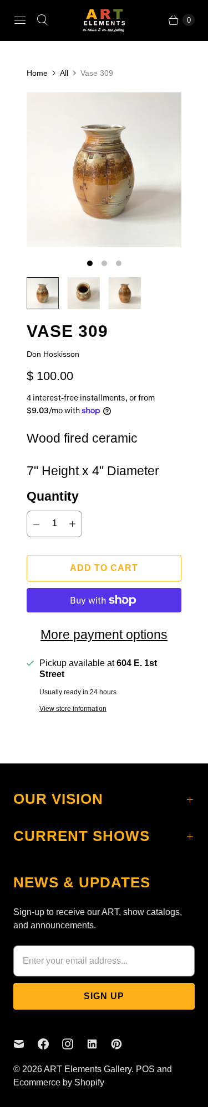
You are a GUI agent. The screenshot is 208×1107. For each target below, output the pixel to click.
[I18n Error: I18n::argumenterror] (43, 293)
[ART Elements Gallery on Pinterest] (123, 1044)
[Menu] (20, 20)
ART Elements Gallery (87, 1069)
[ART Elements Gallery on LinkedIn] (99, 1044)
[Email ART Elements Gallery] (25, 1044)
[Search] (42, 20)
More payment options (104, 634)
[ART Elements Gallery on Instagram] (74, 1044)
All (64, 73)
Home (37, 73)
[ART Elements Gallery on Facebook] (50, 1044)
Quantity (53, 496)
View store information (72, 709)
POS (145, 1069)
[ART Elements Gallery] (104, 20)
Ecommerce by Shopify (58, 1082)
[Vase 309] (104, 169)
